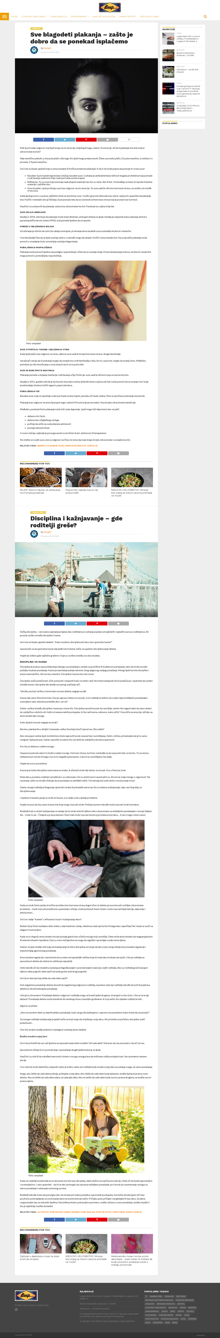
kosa (183, 1319)
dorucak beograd (185, 1300)
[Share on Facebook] (43, 138)
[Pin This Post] (86, 138)
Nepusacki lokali (149, 16)
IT (146, 1296)
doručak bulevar (169, 1319)
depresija (157, 1323)
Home (14, 16)
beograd (173, 1308)
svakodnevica (152, 1311)
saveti (181, 1311)
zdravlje (92, 446)
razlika (91, 1212)
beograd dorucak (166, 1304)
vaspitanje (118, 1212)
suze (61, 446)
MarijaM (47, 48)
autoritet (43, 1212)
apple (183, 1308)
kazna (66, 1212)
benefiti (41, 446)
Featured (181, 1296)
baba (174, 1323)
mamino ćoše (78, 1212)
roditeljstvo (103, 1212)
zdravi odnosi (134, 1212)
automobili (150, 1315)
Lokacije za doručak (103, 16)
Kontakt (201, 1335)
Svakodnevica (58, 16)
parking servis (166, 1315)
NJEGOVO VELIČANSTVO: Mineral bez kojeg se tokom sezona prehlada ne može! (131, 493)
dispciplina (56, 1212)
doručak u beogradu (155, 1308)
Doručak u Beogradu (34, 16)
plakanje (52, 446)
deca (147, 1323)
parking (192, 1319)
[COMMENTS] (129, 138)
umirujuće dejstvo (75, 446)
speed (179, 1315)
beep (172, 1311)
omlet (165, 1311)
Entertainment (79, 16)
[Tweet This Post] (64, 138)
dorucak (149, 1304)
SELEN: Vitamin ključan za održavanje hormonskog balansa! (40, 491)
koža (186, 1315)
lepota (180, 1304)
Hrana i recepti (127, 16)
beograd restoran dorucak (159, 1300)
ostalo (190, 1311)
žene (167, 1323)
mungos (192, 1308)
